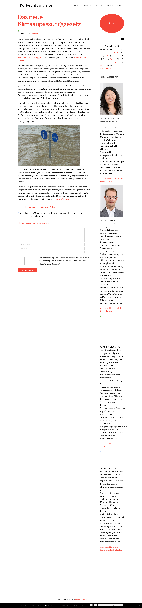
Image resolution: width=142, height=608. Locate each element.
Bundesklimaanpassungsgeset (30, 58)
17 (115, 59)
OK (91, 605)
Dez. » (108, 69)
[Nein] (140, 605)
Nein (95, 605)
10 (115, 56)
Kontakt (112, 23)
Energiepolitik (36, 33)
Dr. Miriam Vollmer (47, 207)
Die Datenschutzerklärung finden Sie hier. (110, 605)
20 (101, 62)
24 (115, 62)
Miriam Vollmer (62, 199)
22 (108, 62)
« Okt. (102, 69)
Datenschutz (84, 599)
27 (101, 66)
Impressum (77, 599)
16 (111, 59)
